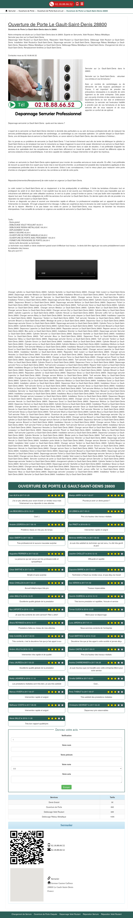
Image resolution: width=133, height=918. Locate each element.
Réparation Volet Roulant (111, 914)
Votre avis (66, 774)
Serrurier (55, 879)
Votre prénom (66, 754)
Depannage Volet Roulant (70, 914)
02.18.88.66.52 (63, 4)
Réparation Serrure (91, 914)
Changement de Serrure (22, 914)
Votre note (66, 764)
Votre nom (66, 745)
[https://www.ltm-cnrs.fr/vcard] (27, 847)
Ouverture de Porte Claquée (45, 914)
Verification (67, 735)
